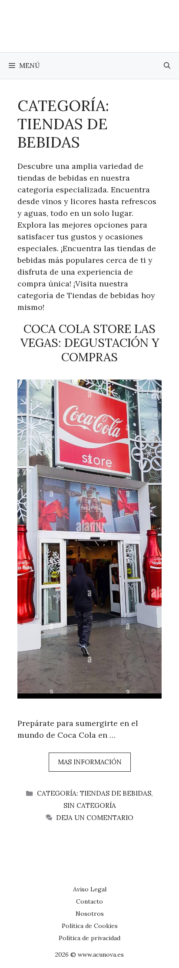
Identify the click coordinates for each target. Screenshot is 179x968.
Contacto (89, 901)
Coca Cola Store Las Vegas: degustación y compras (89, 342)
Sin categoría (89, 805)
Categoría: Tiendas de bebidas (94, 793)
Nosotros (90, 914)
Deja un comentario (94, 817)
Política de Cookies (90, 926)
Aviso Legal (89, 889)
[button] (167, 66)
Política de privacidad (89, 938)
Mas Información (90, 762)
